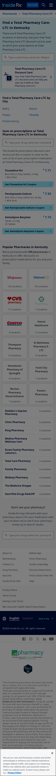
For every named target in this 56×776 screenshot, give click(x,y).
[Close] (52, 753)
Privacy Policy (14, 772)
